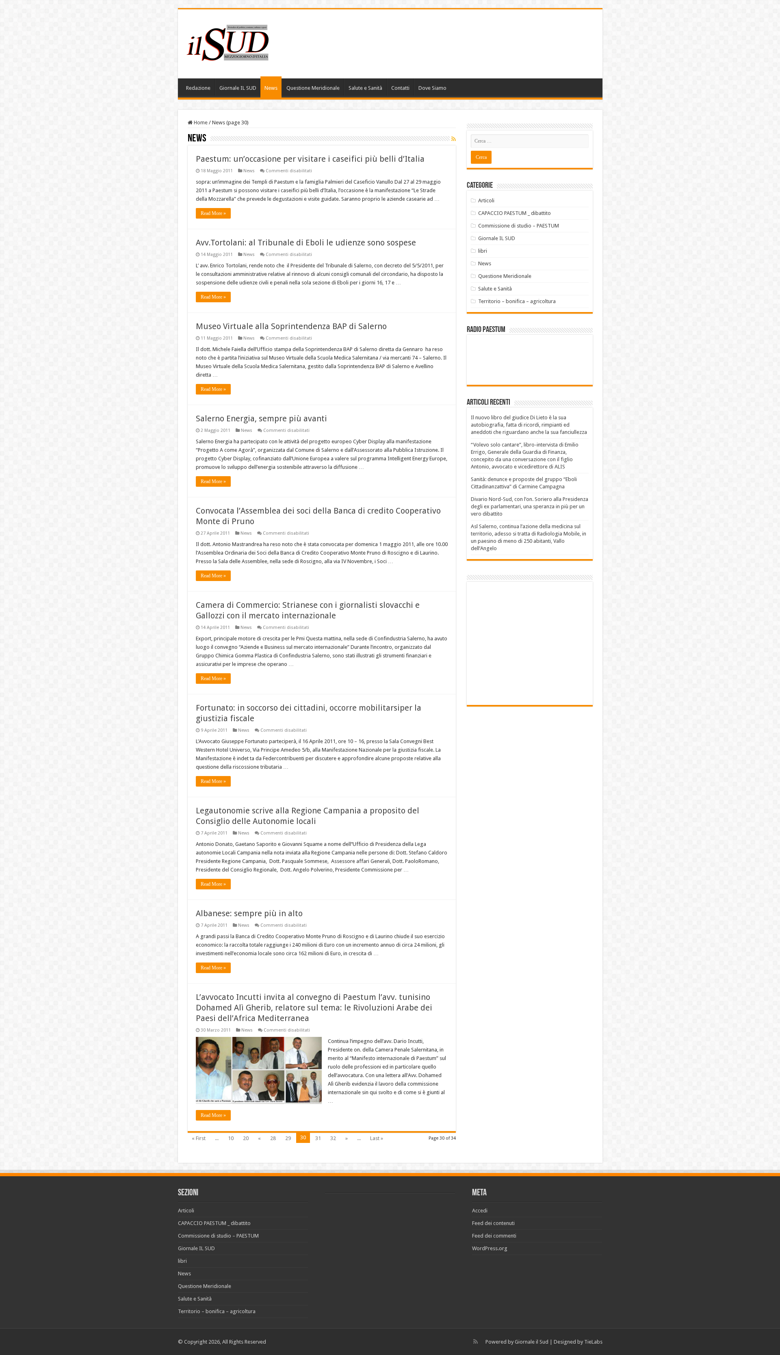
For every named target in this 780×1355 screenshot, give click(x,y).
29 (288, 1138)
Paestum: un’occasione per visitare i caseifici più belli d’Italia (310, 159)
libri (482, 251)
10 (231, 1138)
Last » (376, 1138)
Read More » (213, 213)
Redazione (198, 88)
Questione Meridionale (313, 88)
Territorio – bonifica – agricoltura (517, 301)
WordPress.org (489, 1248)
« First (199, 1138)
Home (200, 122)
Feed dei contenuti (493, 1223)
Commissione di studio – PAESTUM (518, 226)
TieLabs (593, 1342)
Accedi (480, 1211)
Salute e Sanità (365, 88)
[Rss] (475, 1341)
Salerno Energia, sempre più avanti (261, 418)
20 (246, 1138)
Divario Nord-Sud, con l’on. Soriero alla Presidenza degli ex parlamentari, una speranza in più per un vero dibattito (529, 506)
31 (318, 1138)
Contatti (400, 88)
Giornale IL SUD (237, 88)
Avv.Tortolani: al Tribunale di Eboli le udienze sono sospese (306, 242)
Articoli (486, 200)
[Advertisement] (539, 643)
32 (333, 1138)
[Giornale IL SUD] (230, 42)
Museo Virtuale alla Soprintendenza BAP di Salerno (291, 326)
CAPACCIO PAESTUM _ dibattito (514, 213)
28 (273, 1138)
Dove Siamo (432, 88)
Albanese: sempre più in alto (249, 913)
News (270, 88)
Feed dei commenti (494, 1236)
